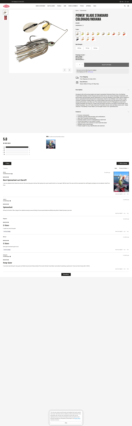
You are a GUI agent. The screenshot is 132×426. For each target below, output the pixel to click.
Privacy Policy (77, 418)
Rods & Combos (73, 6)
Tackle (59, 6)
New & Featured (40, 6)
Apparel (88, 6)
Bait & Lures (51, 6)
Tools (82, 6)
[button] (64, 70)
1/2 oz (87, 48)
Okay (66, 422)
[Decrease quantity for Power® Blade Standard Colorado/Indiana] (77, 65)
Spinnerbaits (83, 10)
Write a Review (124, 164)
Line (65, 6)
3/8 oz (79, 48)
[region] (51, 144)
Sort (116, 168)
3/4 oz (95, 48)
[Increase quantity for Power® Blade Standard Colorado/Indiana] (82, 65)
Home (77, 10)
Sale (94, 6)
